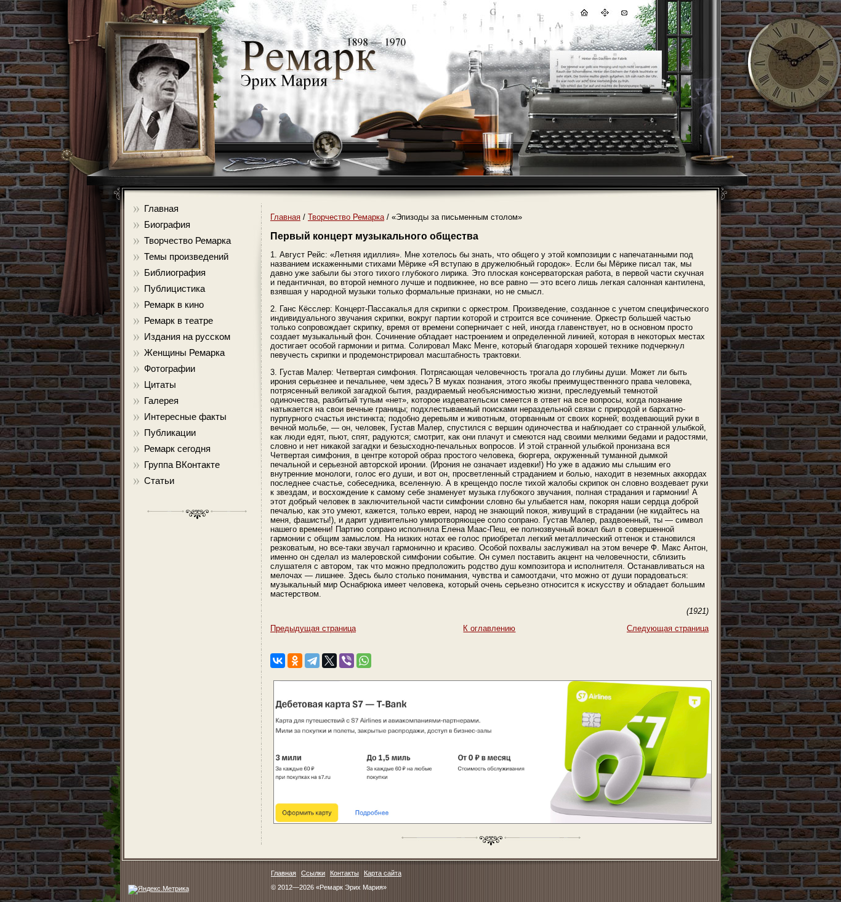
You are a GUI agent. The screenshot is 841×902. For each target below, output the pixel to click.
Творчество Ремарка (187, 240)
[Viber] (346, 660)
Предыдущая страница (313, 628)
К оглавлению (489, 628)
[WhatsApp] (363, 660)
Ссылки (313, 873)
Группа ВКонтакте (182, 464)
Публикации (170, 432)
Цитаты (160, 384)
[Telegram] (312, 660)
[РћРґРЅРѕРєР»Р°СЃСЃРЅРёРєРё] (295, 660)
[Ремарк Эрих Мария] (308, 89)
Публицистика (174, 288)
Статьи (159, 480)
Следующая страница (668, 628)
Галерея (161, 400)
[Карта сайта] (604, 14)
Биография (167, 224)
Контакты (344, 873)
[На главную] (584, 14)
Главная (161, 208)
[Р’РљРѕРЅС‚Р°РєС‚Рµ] (277, 660)
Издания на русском (187, 336)
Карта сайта (382, 873)
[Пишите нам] (624, 14)
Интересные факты (185, 416)
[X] (329, 660)
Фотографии (169, 368)
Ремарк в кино (174, 304)
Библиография (175, 272)
